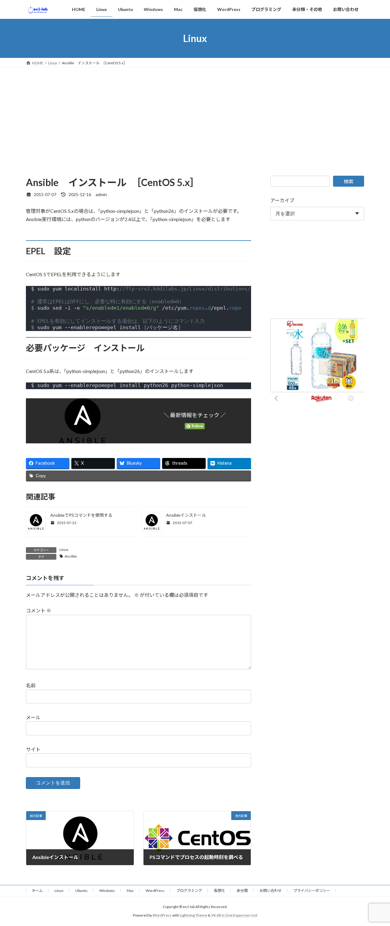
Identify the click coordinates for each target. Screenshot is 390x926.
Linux (63, 549)
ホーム (37, 890)
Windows (107, 890)
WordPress (155, 890)
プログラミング (189, 890)
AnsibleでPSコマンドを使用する (81, 515)
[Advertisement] (195, 113)
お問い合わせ (271, 890)
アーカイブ (282, 200)
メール (33, 717)
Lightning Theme (193, 915)
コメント (38, 611)
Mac (130, 890)
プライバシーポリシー (311, 890)
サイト (33, 749)
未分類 (242, 890)
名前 (31, 685)
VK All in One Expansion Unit (234, 915)
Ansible (71, 556)
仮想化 (219, 890)
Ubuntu (81, 890)
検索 (348, 181)
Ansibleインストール (186, 515)
